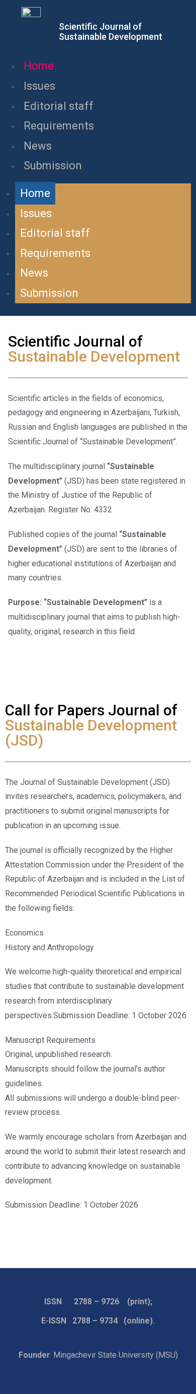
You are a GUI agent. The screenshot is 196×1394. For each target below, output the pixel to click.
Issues (39, 86)
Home (39, 65)
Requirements (59, 125)
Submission (53, 165)
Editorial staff (58, 106)
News (38, 146)
